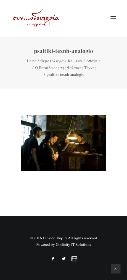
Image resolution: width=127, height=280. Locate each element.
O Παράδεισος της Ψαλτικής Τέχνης (65, 67)
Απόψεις (93, 60)
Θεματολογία (52, 60)
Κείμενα (75, 60)
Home (31, 60)
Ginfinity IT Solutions (73, 244)
